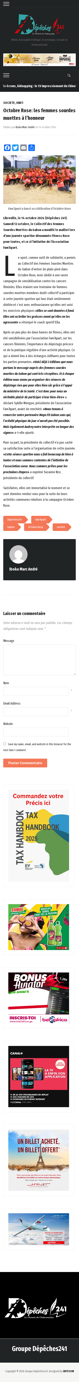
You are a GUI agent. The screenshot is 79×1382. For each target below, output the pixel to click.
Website (8, 724)
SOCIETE (9, 103)
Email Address (11, 703)
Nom (6, 683)
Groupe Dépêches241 (39, 1348)
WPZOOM (68, 1371)
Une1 (19, 103)
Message (8, 641)
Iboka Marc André (25, 127)
